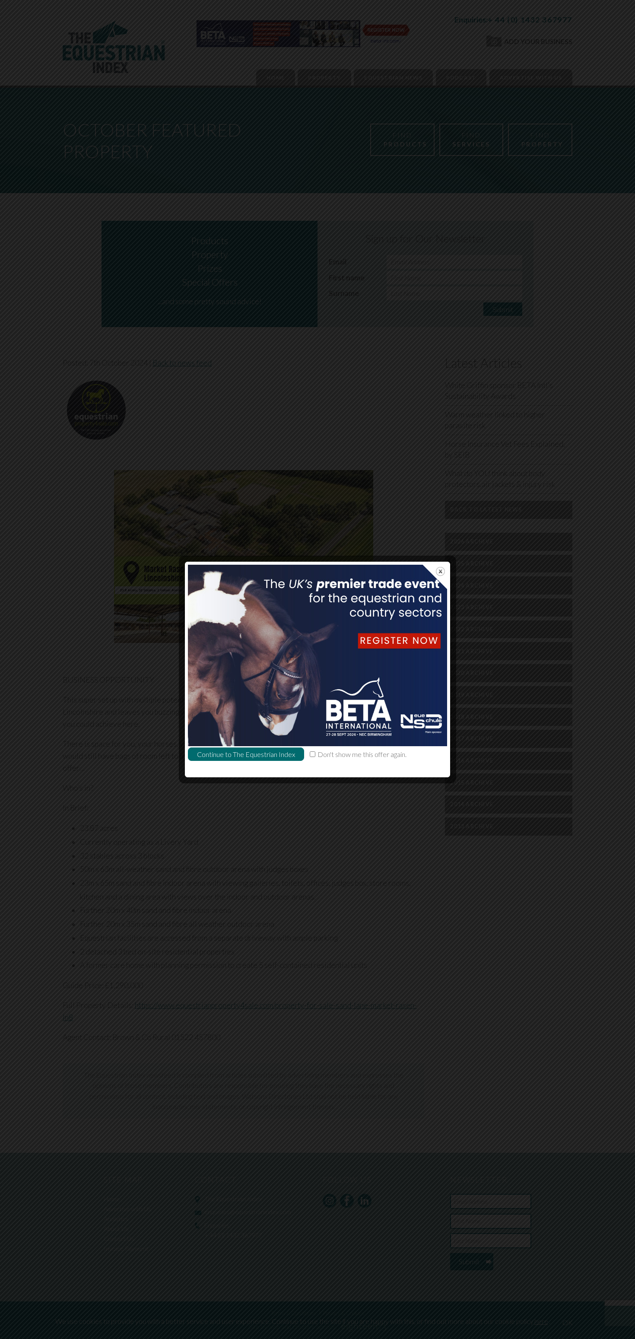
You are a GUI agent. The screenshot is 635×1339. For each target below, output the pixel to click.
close (440, 571)
